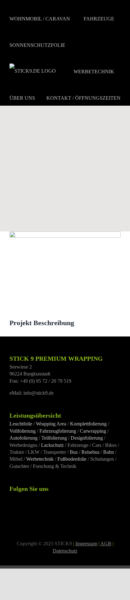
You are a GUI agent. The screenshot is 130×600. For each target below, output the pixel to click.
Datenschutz (65, 550)
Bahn (108, 452)
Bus (74, 452)
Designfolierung (87, 438)
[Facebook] (11, 497)
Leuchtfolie (20, 423)
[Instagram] (20, 497)
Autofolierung (23, 438)
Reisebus (90, 452)
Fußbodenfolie (71, 459)
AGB (105, 543)
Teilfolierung (54, 438)
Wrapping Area (51, 423)
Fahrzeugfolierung (57, 431)
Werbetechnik (40, 459)
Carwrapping (93, 431)
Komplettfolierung (88, 423)
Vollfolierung (22, 431)
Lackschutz (52, 445)
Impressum (86, 543)
